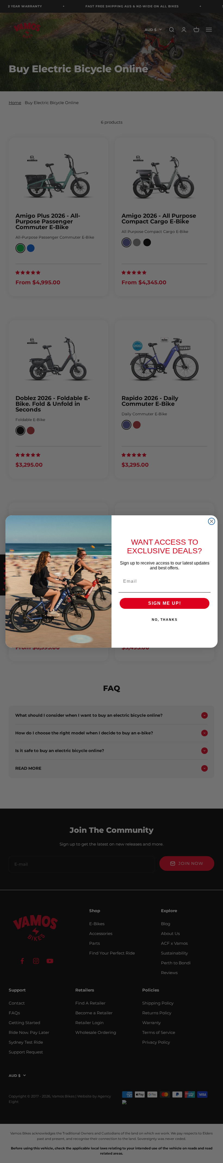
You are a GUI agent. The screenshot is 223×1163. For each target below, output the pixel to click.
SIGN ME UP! (164, 603)
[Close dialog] (211, 521)
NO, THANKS (165, 620)
